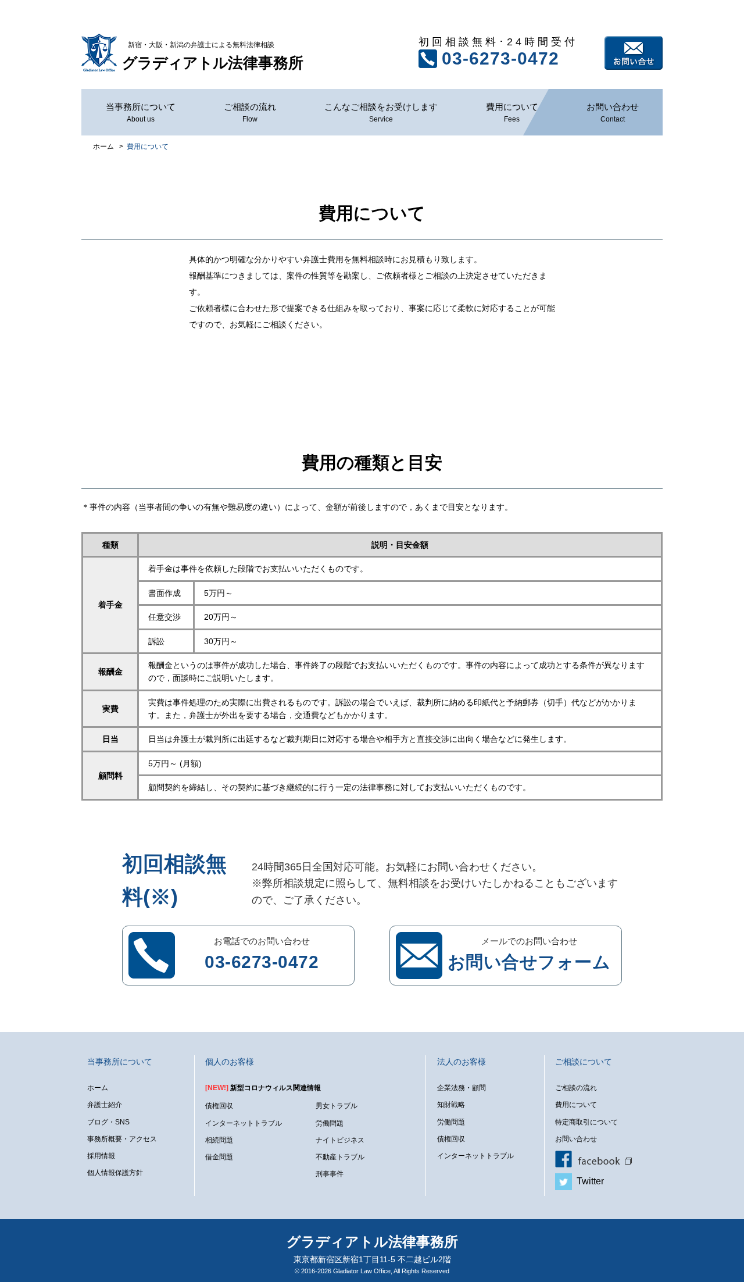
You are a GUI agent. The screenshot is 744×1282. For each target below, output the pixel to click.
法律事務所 (212, 56)
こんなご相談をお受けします (381, 112)
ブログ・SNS (108, 1122)
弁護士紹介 (104, 1105)
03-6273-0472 (500, 58)
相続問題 (219, 1140)
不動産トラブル (340, 1157)
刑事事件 (330, 1174)
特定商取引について (586, 1122)
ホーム (97, 1088)
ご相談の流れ (250, 112)
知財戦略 (451, 1105)
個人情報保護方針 (115, 1173)
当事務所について (141, 112)
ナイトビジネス (340, 1140)
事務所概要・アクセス (122, 1139)
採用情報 (101, 1156)
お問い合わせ (633, 53)
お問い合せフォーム (529, 962)
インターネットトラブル (243, 1123)
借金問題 (219, 1157)
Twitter (588, 1181)
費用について (512, 112)
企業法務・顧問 (461, 1088)
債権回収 (219, 1106)
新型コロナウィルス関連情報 (263, 1088)
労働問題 (330, 1123)
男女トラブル (336, 1106)
